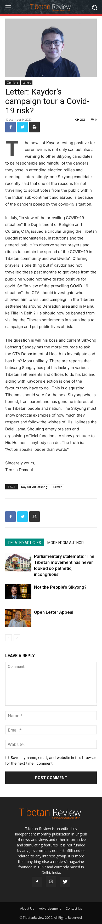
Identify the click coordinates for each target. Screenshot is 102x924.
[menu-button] (8, 7)
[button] (94, 7)
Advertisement (50, 908)
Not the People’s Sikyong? (60, 587)
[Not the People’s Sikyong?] (18, 591)
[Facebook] (10, 127)
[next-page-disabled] (17, 637)
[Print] (34, 127)
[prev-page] (8, 637)
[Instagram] (51, 881)
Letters (27, 82)
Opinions (12, 82)
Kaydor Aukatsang (34, 487)
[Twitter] (22, 127)
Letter (57, 487)
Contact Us (74, 908)
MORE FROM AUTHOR (65, 543)
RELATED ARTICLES (24, 543)
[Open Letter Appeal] (18, 618)
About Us (27, 908)
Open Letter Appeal (53, 612)
